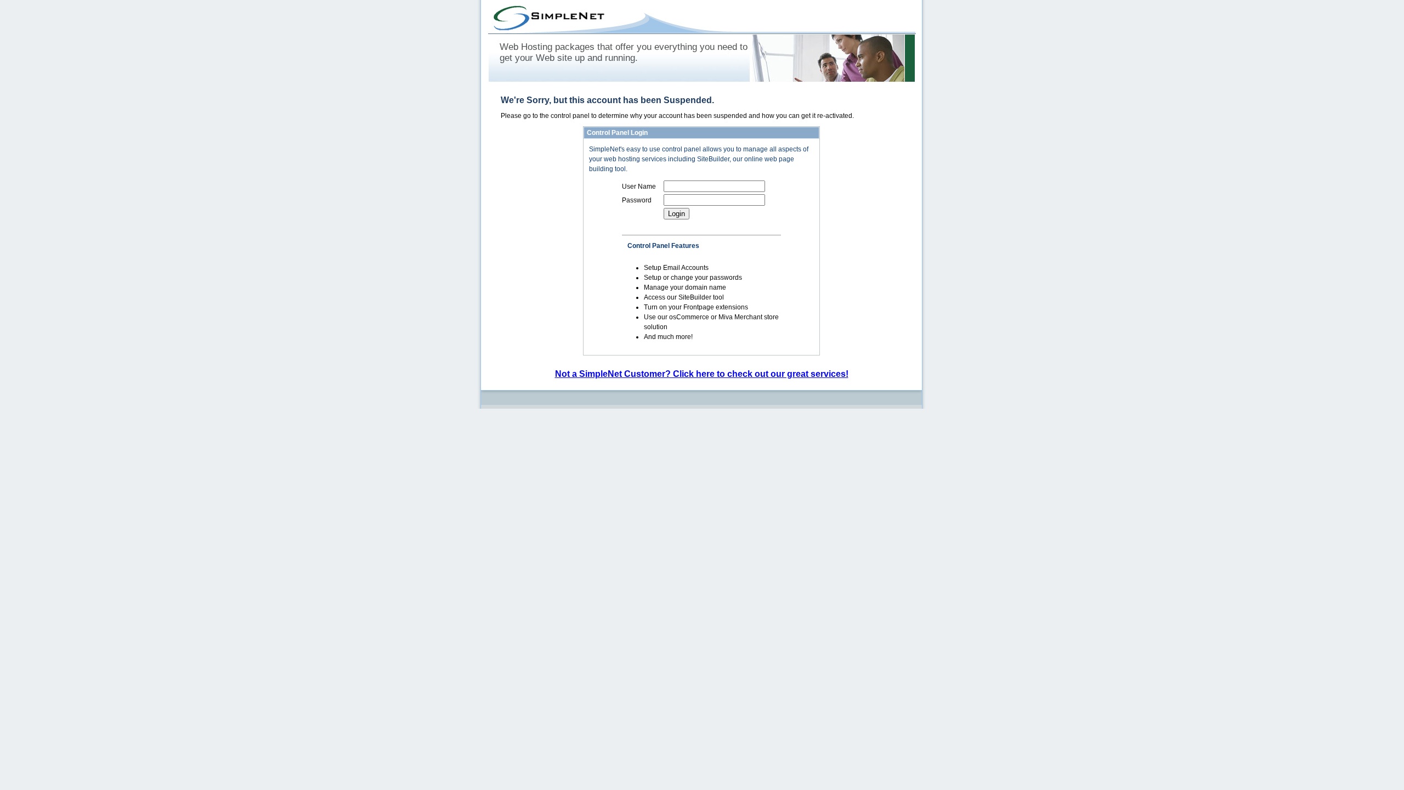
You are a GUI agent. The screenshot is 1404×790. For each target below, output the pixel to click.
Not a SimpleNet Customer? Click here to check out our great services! (701, 374)
